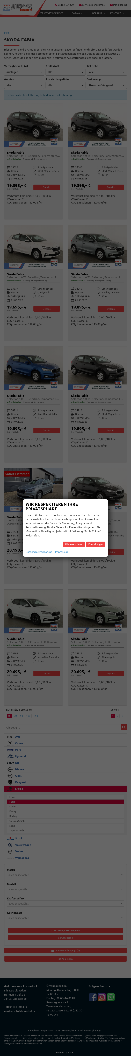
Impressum (62, 551)
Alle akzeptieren (74, 544)
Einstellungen (95, 544)
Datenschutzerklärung (39, 551)
